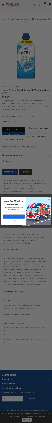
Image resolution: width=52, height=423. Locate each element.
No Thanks (13, 221)
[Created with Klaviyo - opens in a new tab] (26, 225)
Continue (14, 217)
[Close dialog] (49, 198)
